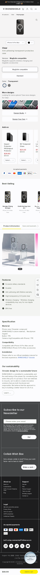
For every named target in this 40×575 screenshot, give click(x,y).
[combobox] (9, 160)
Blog (5, 492)
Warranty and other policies (11, 507)
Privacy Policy (7, 509)
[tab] (11, 226)
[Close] (38, 551)
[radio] (4, 85)
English (4, 555)
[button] (30, 42)
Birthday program (27, 493)
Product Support (26, 489)
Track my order (26, 491)
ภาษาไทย (17, 558)
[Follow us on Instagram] (6, 546)
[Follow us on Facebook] (11, 546)
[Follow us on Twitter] (22, 546)
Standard (20, 76)
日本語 (17, 555)
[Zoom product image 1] (18, 250)
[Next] (38, 204)
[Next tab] (38, 226)
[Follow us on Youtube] (28, 546)
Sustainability (7, 486)
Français (22, 555)
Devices (24, 484)
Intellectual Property (9, 516)
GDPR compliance (8, 514)
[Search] (31, 9)
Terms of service (8, 511)
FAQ (23, 486)
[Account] (27, 9)
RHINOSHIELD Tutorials (26, 357)
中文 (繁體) (11, 555)
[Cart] (23, 9)
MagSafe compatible (20, 69)
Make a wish (28, 467)
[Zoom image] (20, 27)
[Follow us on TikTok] (17, 546)
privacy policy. (23, 431)
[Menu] (36, 9)
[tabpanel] (20, 315)
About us (6, 484)
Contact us (25, 495)
